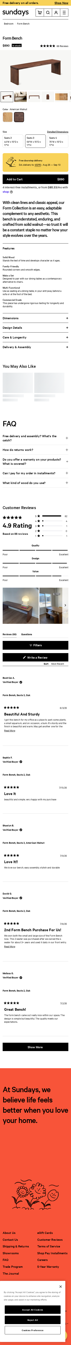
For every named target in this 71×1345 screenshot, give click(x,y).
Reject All (32, 1319)
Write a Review (43, 658)
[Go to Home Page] (16, 12)
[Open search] (48, 13)
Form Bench (23, 23)
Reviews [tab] (10, 635)
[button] (54, 45)
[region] (35, 606)
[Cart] (40, 13)
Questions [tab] (26, 635)
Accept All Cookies (32, 1309)
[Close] (60, 1286)
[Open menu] (64, 13)
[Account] (56, 13)
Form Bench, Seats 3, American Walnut (23, 842)
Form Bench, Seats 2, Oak (16, 774)
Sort (46, 663)
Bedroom (8, 23)
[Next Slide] (65, 606)
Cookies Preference (33, 1330)
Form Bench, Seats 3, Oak (16, 695)
